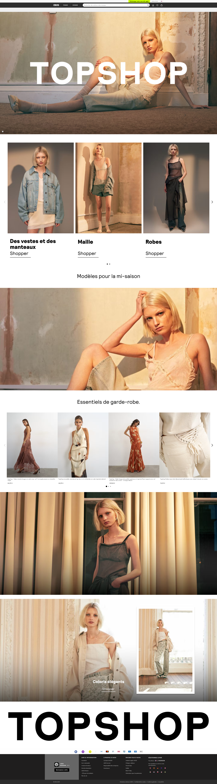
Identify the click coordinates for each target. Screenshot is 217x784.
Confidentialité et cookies (140, 782)
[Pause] (3, 131)
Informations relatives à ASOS (126, 782)
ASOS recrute (107, 763)
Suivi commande (86, 763)
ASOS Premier (85, 770)
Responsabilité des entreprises (111, 765)
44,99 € (60, 483)
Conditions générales (152, 782)
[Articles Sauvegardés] (157, 5)
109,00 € (112, 483)
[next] (212, 202)
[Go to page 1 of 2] (107, 264)
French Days (129, 765)
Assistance (84, 760)
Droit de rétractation (86, 768)
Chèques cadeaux (130, 763)
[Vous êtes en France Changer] (161, 1)
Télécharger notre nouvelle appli (139, 1)
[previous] (5, 202)
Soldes (127, 768)
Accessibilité (161, 782)
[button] (150, 768)
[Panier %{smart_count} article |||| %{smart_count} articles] (161, 5)
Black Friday (129, 770)
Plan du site (84, 776)
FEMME (65, 5)
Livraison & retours (86, 765)
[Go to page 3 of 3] (110, 486)
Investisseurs (107, 768)
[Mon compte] (153, 5)
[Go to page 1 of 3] (106, 486)
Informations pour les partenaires (134, 773)
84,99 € (10, 483)
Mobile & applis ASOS (131, 760)
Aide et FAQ (155, 1)
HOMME (75, 5)
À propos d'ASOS (108, 760)
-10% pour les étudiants (87, 773)
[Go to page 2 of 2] (109, 264)
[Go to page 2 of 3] (108, 486)
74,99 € (162, 483)
